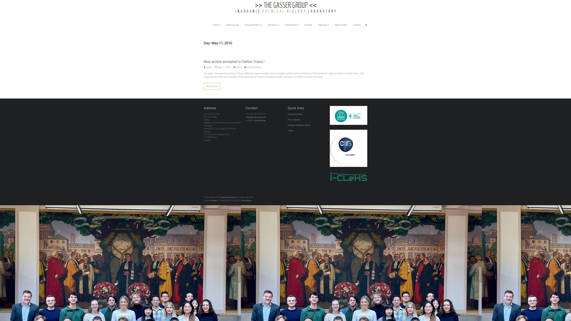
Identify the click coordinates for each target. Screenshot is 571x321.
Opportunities (341, 25)
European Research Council (299, 125)
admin (209, 67)
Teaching (322, 25)
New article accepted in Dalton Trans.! (234, 62)
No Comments (254, 67)
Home (216, 25)
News (239, 67)
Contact (357, 25)
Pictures (308, 25)
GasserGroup (260, 120)
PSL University (294, 120)
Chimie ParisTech (295, 114)
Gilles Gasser (232, 25)
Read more (211, 86)
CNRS (290, 131)
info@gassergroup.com (256, 117)
